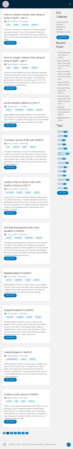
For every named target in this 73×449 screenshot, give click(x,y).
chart (28, 192)
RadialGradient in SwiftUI (17, 273)
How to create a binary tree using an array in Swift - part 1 (24, 59)
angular (10, 317)
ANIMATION (62, 163)
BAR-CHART (63, 153)
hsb (16, 401)
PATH (61, 140)
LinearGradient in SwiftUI (18, 352)
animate (30, 109)
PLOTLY (61, 184)
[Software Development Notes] (34, 4)
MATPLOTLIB (63, 179)
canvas (15, 147)
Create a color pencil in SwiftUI (21, 394)
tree (8, 24)
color (9, 238)
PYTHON (62, 136)
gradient (18, 238)
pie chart (10, 192)
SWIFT (61, 144)
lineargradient (12, 359)
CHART (61, 171)
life (8, 147)
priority (25, 24)
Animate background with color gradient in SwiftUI (21, 229)
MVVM (61, 158)
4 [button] (19, 433)
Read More (10, 42)
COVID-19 (62, 188)
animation (28, 238)
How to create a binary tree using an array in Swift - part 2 (24, 16)
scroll (9, 109)
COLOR (61, 175)
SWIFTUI (62, 131)
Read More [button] (63, 37)
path (23, 401)
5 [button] (23, 433)
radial (9, 280)
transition (19, 109)
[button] (4, 433)
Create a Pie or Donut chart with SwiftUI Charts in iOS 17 (22, 184)
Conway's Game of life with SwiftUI (23, 140)
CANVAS (61, 167)
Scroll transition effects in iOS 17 (22, 103)
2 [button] (11, 433)
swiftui (34, 24)
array (16, 24)
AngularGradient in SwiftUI (19, 310)
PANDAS (62, 148)
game (24, 147)
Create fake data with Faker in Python (64, 55)
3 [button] (15, 433)
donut (19, 192)
